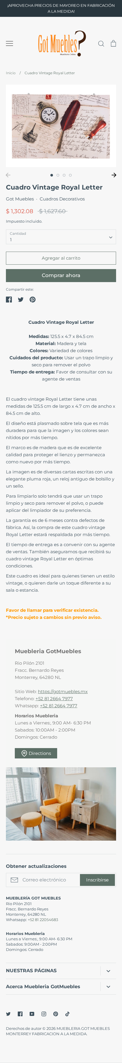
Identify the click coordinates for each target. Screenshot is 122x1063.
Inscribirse (97, 880)
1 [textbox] (11, 239)
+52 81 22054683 (43, 919)
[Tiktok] (67, 1014)
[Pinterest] (56, 1014)
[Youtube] (32, 1014)
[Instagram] (44, 1014)
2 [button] (58, 175)
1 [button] (51, 175)
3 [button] (64, 175)
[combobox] (61, 236)
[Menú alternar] (9, 43)
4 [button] (70, 175)
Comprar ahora (61, 275)
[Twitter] (8, 1014)
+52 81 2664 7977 (54, 698)
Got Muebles (20, 199)
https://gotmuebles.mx (63, 691)
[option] (61, 126)
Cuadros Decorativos (62, 199)
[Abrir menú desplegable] (108, 970)
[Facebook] (20, 1014)
